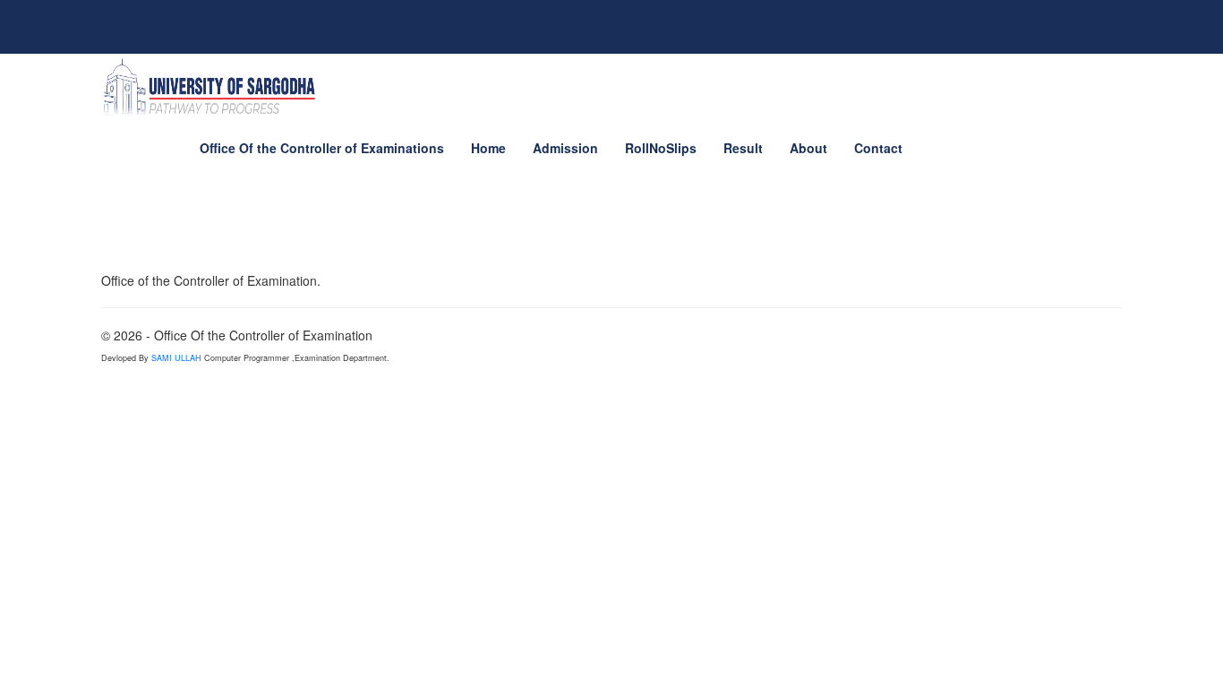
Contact (878, 148)
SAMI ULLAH (177, 358)
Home (488, 148)
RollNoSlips (661, 148)
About (808, 148)
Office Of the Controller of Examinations (322, 148)
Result (743, 148)
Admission (565, 148)
